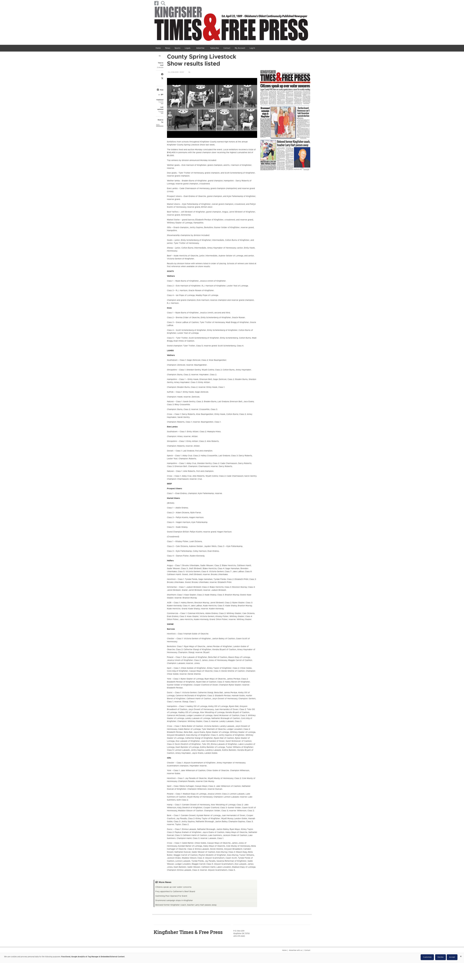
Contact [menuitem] (226, 48)
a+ (162, 94)
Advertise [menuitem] (200, 48)
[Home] (231, 24)
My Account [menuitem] (240, 48)
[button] (163, 3)
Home (284, 950)
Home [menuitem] (158, 48)
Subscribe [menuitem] (214, 48)
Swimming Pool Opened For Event (171, 896)
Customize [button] (427, 957)
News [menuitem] (167, 48)
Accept (452, 957)
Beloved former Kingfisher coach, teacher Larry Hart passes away (186, 905)
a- (159, 94)
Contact (307, 950)
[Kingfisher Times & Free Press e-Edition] (285, 118)
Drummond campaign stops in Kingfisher (174, 900)
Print (161, 90)
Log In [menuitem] (252, 48)
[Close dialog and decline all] (461, 955)
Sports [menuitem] (177, 48)
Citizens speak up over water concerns (173, 887)
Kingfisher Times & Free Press (188, 932)
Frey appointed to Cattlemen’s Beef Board (175, 891)
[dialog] (232, 958)
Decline (440, 957)
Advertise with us (295, 950)
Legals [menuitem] (187, 48)
